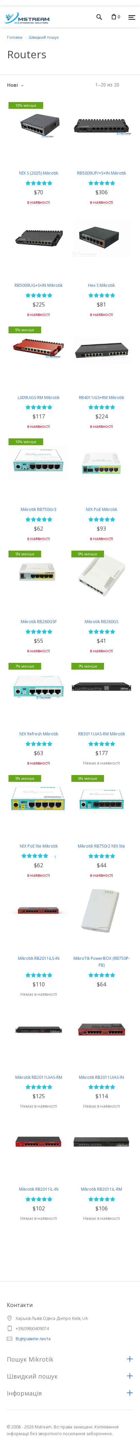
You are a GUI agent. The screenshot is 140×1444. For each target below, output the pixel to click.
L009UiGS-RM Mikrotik (38, 397)
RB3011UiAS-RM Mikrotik (101, 734)
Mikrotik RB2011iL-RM (101, 1189)
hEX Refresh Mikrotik (38, 734)
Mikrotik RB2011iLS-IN (38, 958)
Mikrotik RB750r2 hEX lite (101, 846)
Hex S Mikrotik (101, 285)
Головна (14, 37)
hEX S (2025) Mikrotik (38, 173)
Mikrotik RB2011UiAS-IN (101, 1077)
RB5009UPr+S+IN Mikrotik (101, 173)
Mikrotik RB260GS (101, 622)
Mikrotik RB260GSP (39, 622)
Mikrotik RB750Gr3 (38, 509)
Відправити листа (33, 1339)
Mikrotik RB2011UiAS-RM (38, 1077)
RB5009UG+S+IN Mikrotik (39, 285)
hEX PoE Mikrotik (101, 509)
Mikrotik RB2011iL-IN (38, 1189)
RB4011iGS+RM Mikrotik (101, 397)
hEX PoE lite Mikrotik (39, 846)
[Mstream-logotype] (25, 17)
